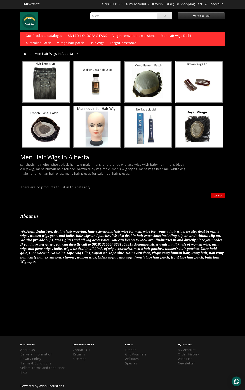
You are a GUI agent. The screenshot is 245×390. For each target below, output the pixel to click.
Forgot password (123, 43)
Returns (79, 354)
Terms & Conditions (35, 363)
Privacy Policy (30, 359)
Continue (218, 195)
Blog (23, 372)
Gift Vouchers (135, 354)
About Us (27, 350)
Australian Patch (38, 43)
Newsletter (186, 363)
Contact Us (81, 350)
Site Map (79, 359)
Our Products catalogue (44, 35)
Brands (130, 350)
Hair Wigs (96, 43)
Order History (188, 354)
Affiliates (132, 359)
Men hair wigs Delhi (176, 35)
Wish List (185, 359)
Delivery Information (36, 354)
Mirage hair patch (70, 43)
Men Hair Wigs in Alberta (53, 53)
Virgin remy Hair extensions (133, 35)
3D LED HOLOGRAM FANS (87, 35)
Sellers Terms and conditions (42, 368)
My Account (187, 350)
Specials (131, 363)
